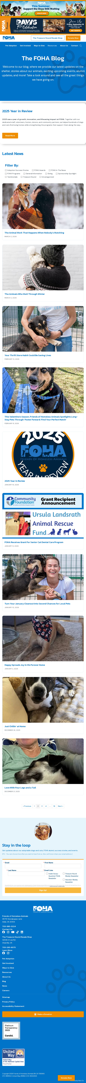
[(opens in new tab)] (11, 1030)
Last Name (12, 870)
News (4, 986)
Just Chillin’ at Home (15, 726)
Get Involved (25, 45)
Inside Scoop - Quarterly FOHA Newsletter (54, 876)
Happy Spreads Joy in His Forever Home (25, 665)
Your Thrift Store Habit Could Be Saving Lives (28, 355)
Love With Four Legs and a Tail (20, 787)
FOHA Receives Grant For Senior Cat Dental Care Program (34, 542)
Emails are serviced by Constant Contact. (57, 886)
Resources (52, 45)
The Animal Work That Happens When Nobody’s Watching (34, 232)
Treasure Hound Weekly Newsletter (71, 875)
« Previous (27, 806)
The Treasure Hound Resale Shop (47, 38)
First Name (49, 862)
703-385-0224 (9, 926)
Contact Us (7, 929)
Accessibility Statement (13, 1006)
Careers (5, 990)
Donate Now (73, 38)
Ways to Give (39, 45)
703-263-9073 (9, 947)
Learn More (7, 950)
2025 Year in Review (17, 111)
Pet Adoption (11, 45)
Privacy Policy (8, 1002)
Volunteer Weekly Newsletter (71, 881)
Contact (74, 45)
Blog (4, 981)
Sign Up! (43, 890)
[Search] (80, 45)
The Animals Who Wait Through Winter (25, 294)
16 (54, 806)
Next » (60, 806)
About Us (64, 45)
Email (7, 862)
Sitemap (6, 997)
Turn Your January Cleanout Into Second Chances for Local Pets (37, 603)
